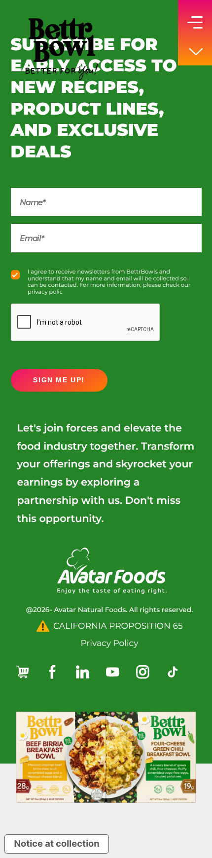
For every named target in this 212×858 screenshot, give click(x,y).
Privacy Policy (110, 643)
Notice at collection (57, 843)
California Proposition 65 (118, 626)
